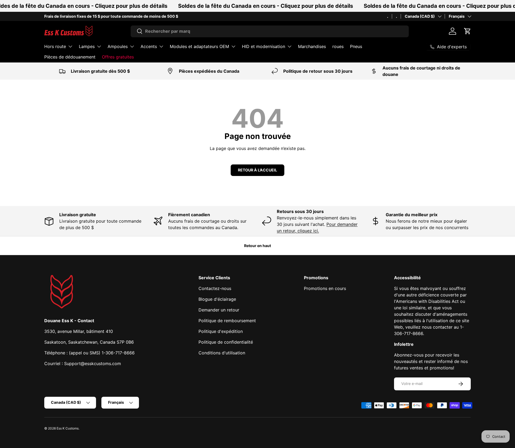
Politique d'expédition (220, 331)
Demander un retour (218, 310)
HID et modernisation (263, 46)
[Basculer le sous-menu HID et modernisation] (289, 46)
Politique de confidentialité (225, 342)
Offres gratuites (118, 57)
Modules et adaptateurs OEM (199, 46)
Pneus (356, 46)
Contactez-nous (214, 288)
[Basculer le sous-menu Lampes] (99, 46)
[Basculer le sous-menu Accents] (161, 46)
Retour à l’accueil (257, 170)
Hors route (55, 46)
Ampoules (118, 46)
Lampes (87, 46)
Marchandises (312, 46)
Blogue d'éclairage (217, 299)
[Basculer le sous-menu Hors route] (70, 46)
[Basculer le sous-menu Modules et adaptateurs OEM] (233, 46)
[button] (467, 31)
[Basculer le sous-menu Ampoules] (132, 46)
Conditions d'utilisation (221, 352)
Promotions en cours (325, 288)
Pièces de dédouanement (69, 57)
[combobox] (270, 31)
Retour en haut (257, 245)
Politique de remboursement (227, 320)
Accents (149, 46)
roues (338, 46)
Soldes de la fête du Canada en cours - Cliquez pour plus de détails (265, 6)
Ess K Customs (68, 428)
